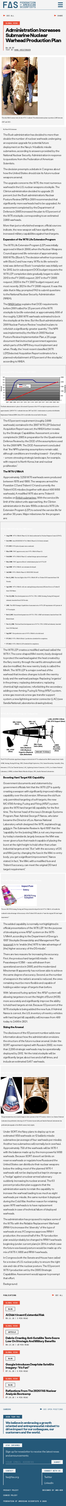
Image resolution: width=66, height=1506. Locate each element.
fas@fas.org (12, 1477)
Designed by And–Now (52, 1490)
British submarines (26, 497)
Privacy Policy (10, 1490)
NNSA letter (14, 304)
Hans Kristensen (22, 50)
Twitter (48, 1477)
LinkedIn (49, 1483)
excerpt (8, 944)
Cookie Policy (10, 1495)
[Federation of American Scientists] (19, 5)
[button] (60, 4)
